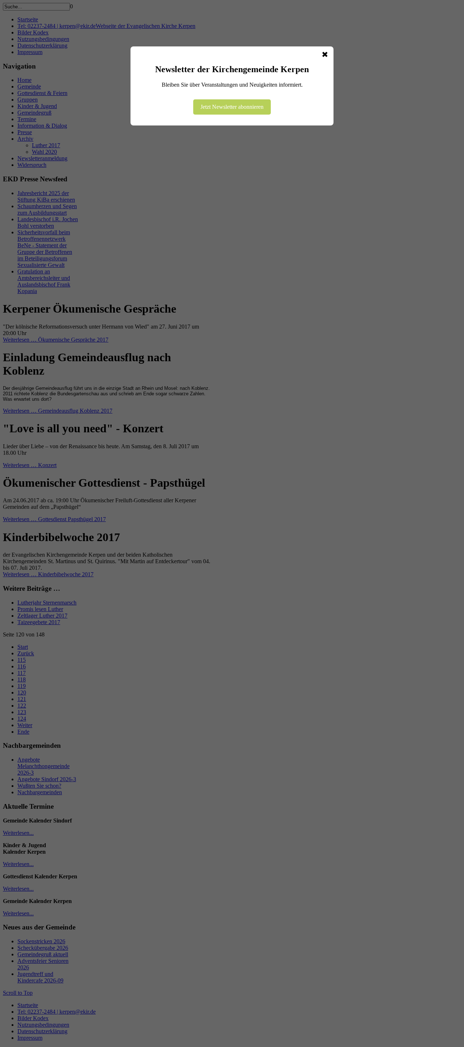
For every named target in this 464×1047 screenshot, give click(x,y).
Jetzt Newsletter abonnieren (232, 107)
